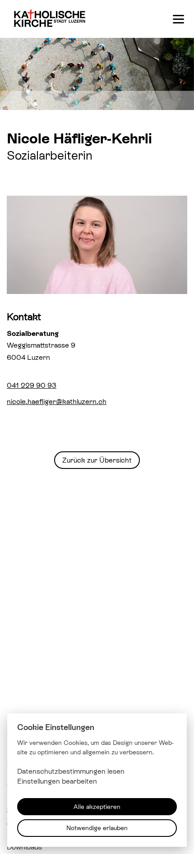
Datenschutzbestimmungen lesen (71, 771)
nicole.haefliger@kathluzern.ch (56, 401)
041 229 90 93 (31, 385)
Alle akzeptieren (97, 806)
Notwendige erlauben (97, 827)
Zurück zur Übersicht (97, 459)
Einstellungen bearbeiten (57, 781)
